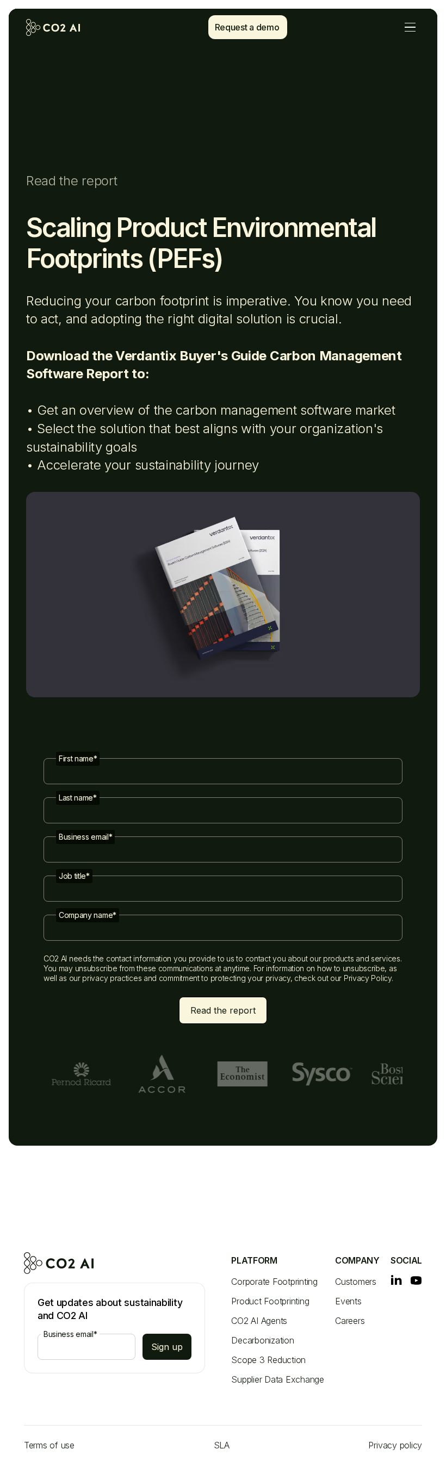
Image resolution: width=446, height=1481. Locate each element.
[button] (410, 27)
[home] (61, 27)
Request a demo (247, 27)
